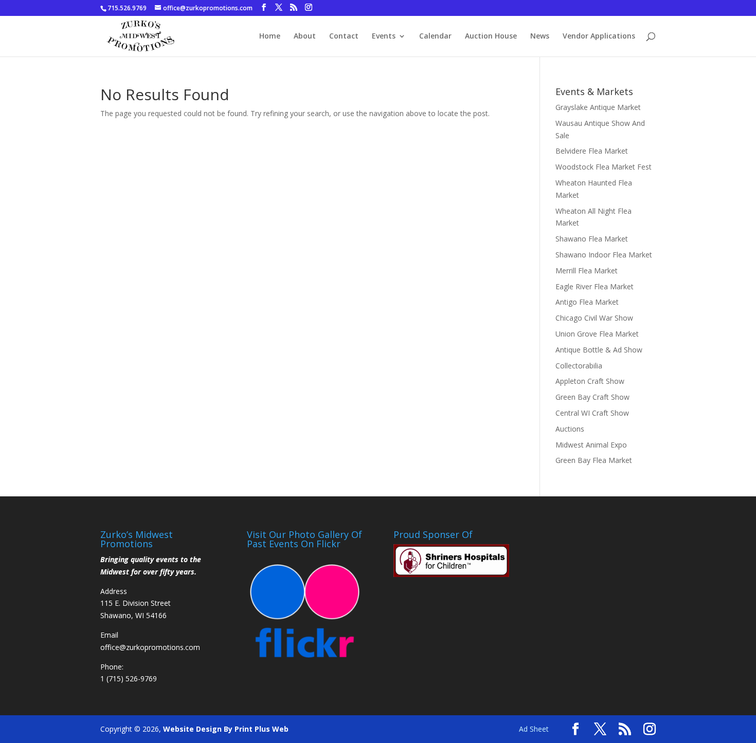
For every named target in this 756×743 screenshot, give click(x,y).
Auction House (491, 36)
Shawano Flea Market (591, 239)
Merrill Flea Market (586, 270)
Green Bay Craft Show (592, 397)
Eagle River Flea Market (594, 286)
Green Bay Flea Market (593, 460)
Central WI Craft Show (592, 413)
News (539, 36)
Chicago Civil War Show (594, 318)
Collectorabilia (578, 365)
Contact (343, 36)
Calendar (435, 36)
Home (269, 36)
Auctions (569, 429)
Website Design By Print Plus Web (226, 729)
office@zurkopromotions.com (150, 647)
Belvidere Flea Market (591, 151)
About (305, 36)
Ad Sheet (534, 729)
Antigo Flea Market (587, 302)
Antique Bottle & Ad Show (598, 350)
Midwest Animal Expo (591, 445)
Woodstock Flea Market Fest (603, 167)
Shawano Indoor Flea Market (603, 254)
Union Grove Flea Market (597, 334)
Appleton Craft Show (589, 381)
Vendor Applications (599, 36)
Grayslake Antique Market (598, 107)
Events (383, 36)
